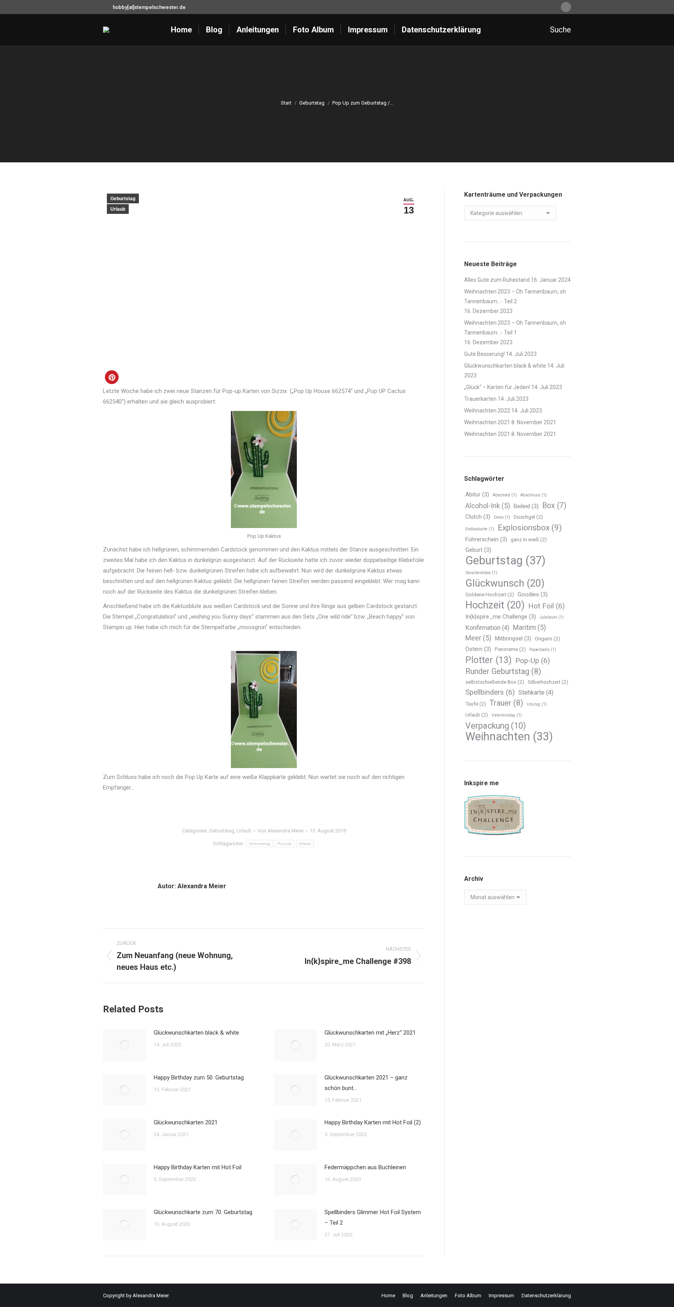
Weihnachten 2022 (487, 410)
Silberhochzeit (548, 682)
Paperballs (542, 649)
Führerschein (486, 539)
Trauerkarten (480, 399)
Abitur (477, 494)
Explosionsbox (530, 527)
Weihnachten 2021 (487, 422)
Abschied (505, 495)
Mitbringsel (513, 638)
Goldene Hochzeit (489, 594)
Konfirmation (487, 627)
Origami (547, 639)
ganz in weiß (529, 539)
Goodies (533, 594)
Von (280, 831)
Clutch (477, 516)
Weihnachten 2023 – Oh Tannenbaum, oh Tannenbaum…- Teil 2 (515, 296)
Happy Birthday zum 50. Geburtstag (199, 1077)
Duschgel (528, 517)
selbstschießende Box (494, 682)
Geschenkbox (481, 572)
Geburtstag (122, 198)
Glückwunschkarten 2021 (186, 1122)
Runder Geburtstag (503, 671)
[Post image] (124, 1045)
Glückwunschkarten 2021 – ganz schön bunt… (366, 1083)
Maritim (529, 627)
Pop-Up (284, 843)
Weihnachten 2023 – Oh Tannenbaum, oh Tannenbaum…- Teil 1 (515, 328)
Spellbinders (490, 692)
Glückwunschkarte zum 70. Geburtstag (203, 1212)
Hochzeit (495, 605)
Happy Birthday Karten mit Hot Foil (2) (373, 1122)
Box (554, 505)
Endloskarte (479, 529)
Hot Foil (546, 606)
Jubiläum (551, 617)
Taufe (475, 704)
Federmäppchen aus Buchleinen (365, 1167)
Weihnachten (509, 737)
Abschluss (533, 495)
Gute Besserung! (484, 354)
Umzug (537, 704)
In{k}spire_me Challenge (500, 616)
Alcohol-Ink (487, 506)
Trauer (506, 703)
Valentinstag (506, 715)
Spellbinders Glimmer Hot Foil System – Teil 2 (373, 1217)
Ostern (478, 649)
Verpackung (495, 726)
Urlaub (117, 209)
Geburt (478, 549)
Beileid (526, 506)
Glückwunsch (505, 583)
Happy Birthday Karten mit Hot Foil (197, 1167)
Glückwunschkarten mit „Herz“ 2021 (370, 1032)
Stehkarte (535, 692)
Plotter (488, 660)
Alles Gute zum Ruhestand (497, 280)
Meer (478, 638)
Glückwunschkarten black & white (196, 1032)
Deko (502, 517)
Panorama (510, 649)
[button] (112, 377)
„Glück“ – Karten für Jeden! (497, 387)
